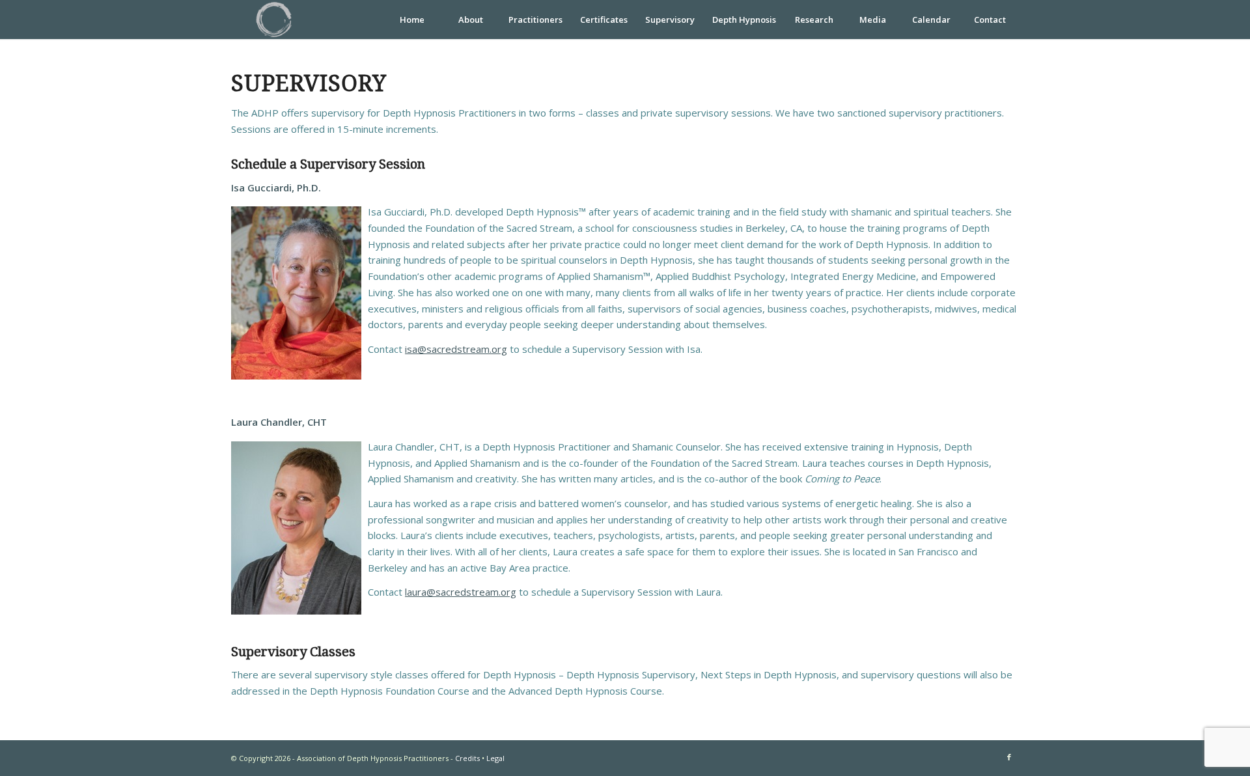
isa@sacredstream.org (456, 348)
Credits (467, 758)
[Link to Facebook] (1009, 757)
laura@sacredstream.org (460, 591)
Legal (495, 758)
